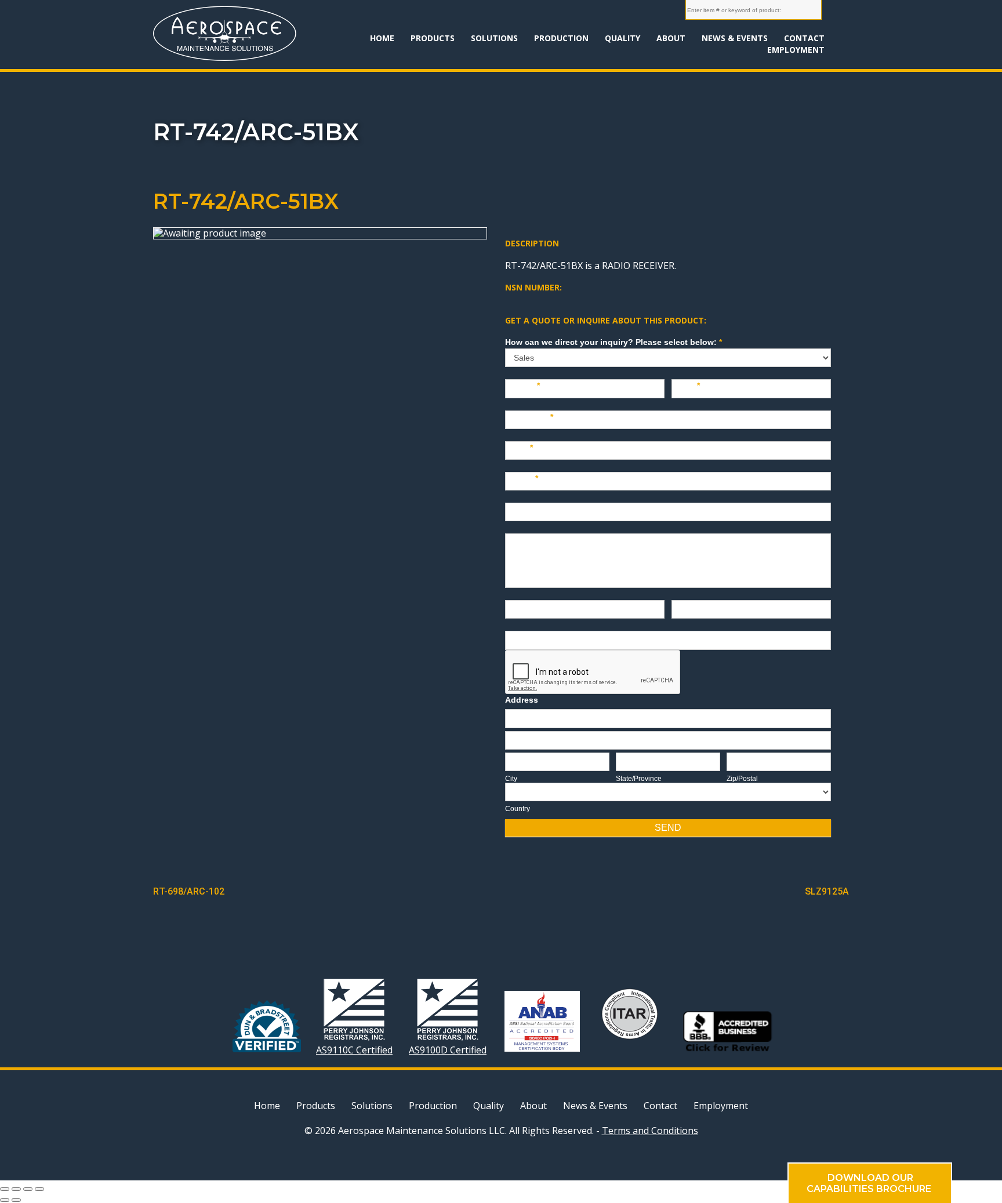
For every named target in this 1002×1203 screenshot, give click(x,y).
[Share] (16, 1189)
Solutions (494, 37)
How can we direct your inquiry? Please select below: (613, 342)
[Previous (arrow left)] (4, 1200)
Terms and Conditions (650, 1130)
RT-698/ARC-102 (188, 891)
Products (433, 37)
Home (382, 37)
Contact (804, 37)
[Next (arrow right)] (16, 1200)
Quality (622, 37)
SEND (668, 828)
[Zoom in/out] (39, 1189)
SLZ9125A (827, 891)
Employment (796, 49)
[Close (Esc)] (4, 1189)
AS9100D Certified (448, 1050)
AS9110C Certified (354, 1050)
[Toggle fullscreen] (27, 1189)
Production (561, 37)
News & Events (735, 37)
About (670, 37)
